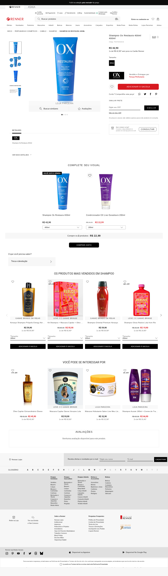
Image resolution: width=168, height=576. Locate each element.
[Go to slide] (62, 114)
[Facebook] (24, 553)
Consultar (148, 129)
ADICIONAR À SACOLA (28, 346)
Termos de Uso (74, 561)
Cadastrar (160, 459)
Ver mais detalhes (20, 155)
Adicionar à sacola (138, 87)
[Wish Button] (112, 87)
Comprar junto (84, 245)
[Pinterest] (12, 553)
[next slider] (6, 315)
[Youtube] (18, 553)
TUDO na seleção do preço (84, 3)
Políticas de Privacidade (60, 561)
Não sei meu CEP (115, 113)
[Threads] (35, 554)
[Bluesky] (41, 554)
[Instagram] (6, 553)
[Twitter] (29, 553)
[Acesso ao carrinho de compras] (158, 20)
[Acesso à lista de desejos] (152, 20)
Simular (151, 108)
